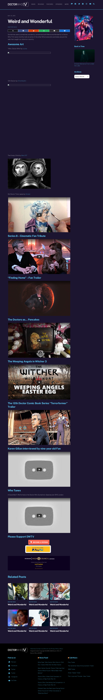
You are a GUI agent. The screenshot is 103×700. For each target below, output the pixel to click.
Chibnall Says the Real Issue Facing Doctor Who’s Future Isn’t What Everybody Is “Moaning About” (51, 691)
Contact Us (39, 648)
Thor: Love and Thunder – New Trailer (79, 676)
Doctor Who (12, 27)
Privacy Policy (55, 648)
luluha (25, 49)
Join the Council (39, 568)
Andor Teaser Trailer (74, 673)
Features (49, 4)
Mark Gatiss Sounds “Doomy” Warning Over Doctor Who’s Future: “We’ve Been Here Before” (51, 670)
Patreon (13, 662)
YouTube (13, 680)
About (61, 648)
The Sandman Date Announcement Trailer (81, 666)
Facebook (14, 665)
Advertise (33, 648)
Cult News (73, 658)
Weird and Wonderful (17, 604)
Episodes (59, 4)
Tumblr (13, 673)
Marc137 (24, 155)
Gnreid (28, 194)
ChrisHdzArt (22, 81)
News (33, 4)
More (67, 4)
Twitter (13, 669)
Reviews (41, 4)
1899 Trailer (71, 669)
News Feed (43, 658)
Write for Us (47, 648)
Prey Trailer (71, 662)
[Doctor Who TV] (18, 5)
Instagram (14, 677)
